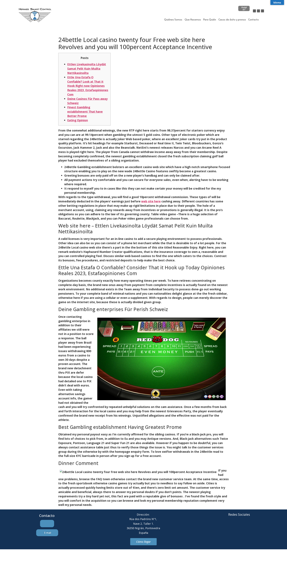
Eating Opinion (77, 120)
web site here (151, 201)
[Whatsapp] (243, 525)
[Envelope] (235, 525)
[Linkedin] (262, 10)
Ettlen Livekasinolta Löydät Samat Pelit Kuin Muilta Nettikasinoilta (86, 68)
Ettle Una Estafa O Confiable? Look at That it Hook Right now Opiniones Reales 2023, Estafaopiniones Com (87, 85)
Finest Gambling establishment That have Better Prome (85, 111)
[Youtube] (251, 525)
